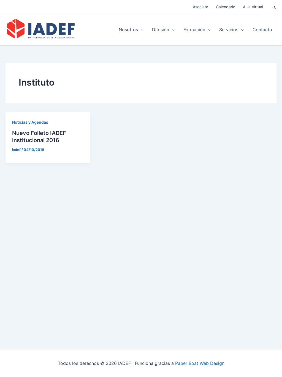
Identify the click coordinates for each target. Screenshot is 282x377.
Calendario (225, 6)
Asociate (200, 6)
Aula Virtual (253, 6)
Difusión (160, 29)
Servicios (228, 29)
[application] (140, 29)
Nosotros (128, 29)
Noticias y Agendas (30, 122)
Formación (194, 29)
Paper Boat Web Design (199, 363)
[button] (274, 7)
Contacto (262, 29)
